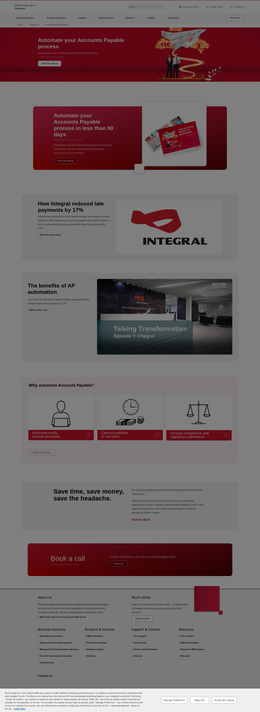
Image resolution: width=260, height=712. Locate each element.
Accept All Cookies (224, 700)
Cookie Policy (19, 708)
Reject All (200, 700)
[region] (130, 700)
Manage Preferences (174, 700)
